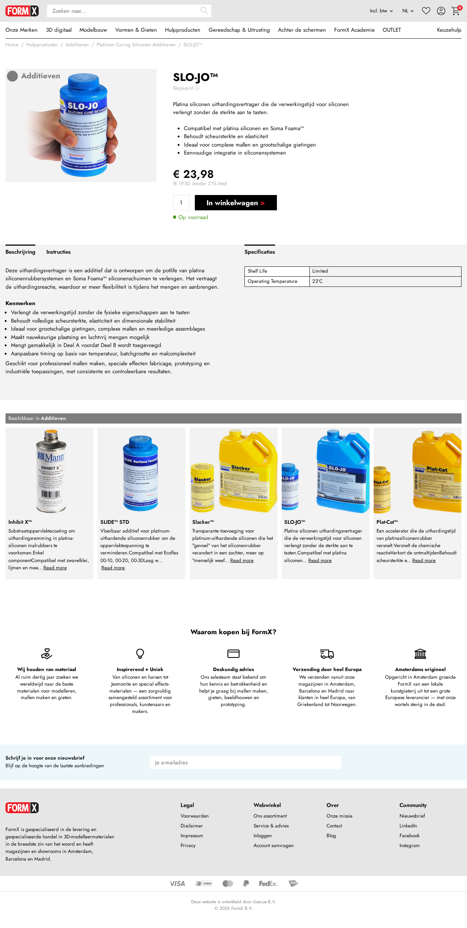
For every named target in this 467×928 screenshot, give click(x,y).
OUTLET (392, 30)
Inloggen (263, 835)
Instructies (58, 252)
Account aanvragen (274, 845)
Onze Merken (21, 30)
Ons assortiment (270, 815)
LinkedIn (408, 825)
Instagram (410, 845)
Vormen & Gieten (136, 30)
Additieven (77, 44)
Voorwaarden (195, 815)
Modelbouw (93, 30)
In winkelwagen (232, 203)
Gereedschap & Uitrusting (239, 30)
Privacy (188, 845)
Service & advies (271, 825)
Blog (331, 835)
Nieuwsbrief (412, 815)
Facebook (410, 835)
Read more (55, 567)
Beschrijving (20, 252)
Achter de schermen (302, 30)
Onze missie (339, 815)
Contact (334, 825)
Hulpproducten (182, 30)
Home (11, 44)
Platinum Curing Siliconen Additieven (136, 44)
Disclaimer (192, 825)
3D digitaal (59, 30)
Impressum (192, 835)
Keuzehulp (449, 30)
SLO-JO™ (193, 44)
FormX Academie (354, 30)
